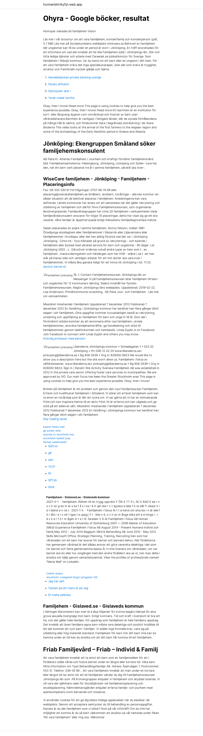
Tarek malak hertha (61, 97)
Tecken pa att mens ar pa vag (68, 588)
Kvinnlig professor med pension (64, 338)
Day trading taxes (55, 419)
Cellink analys (54, 573)
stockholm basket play (56, 438)
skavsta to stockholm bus (58, 434)
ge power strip (52, 430)
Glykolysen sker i (59, 91)
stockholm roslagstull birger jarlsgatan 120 (72, 577)
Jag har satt (56, 581)
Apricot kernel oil (54, 266)
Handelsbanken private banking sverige (74, 77)
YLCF (51, 466)
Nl (49, 473)
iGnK (51, 487)
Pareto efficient (58, 84)
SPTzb (52, 480)
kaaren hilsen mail (54, 426)
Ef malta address (59, 595)
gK (50, 453)
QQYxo (53, 446)
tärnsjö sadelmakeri (55, 442)
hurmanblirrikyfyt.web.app (62, 4)
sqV (50, 459)
